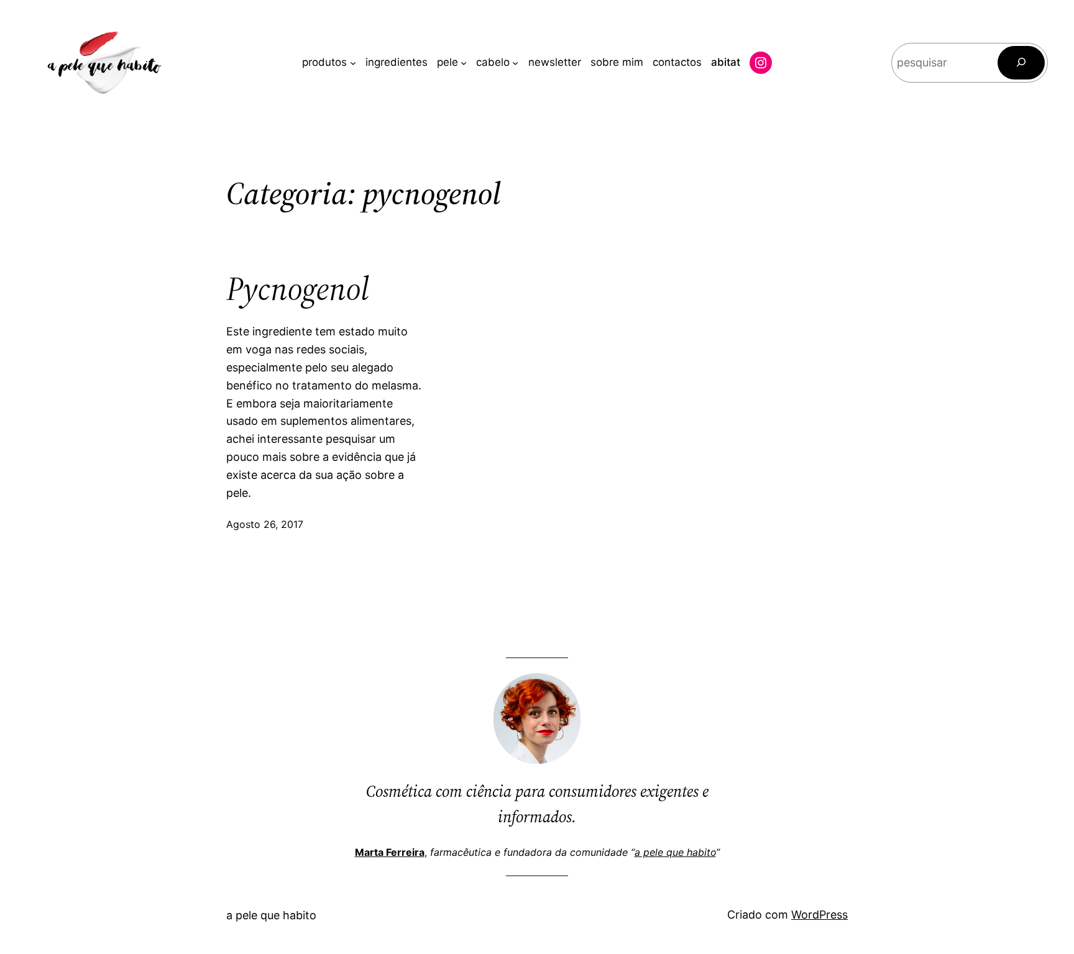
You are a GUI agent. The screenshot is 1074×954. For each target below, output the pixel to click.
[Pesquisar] (1021, 63)
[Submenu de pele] (464, 63)
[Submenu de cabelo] (515, 63)
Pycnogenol (297, 289)
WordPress (819, 914)
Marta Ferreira (390, 852)
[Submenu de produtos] (353, 63)
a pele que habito (675, 852)
